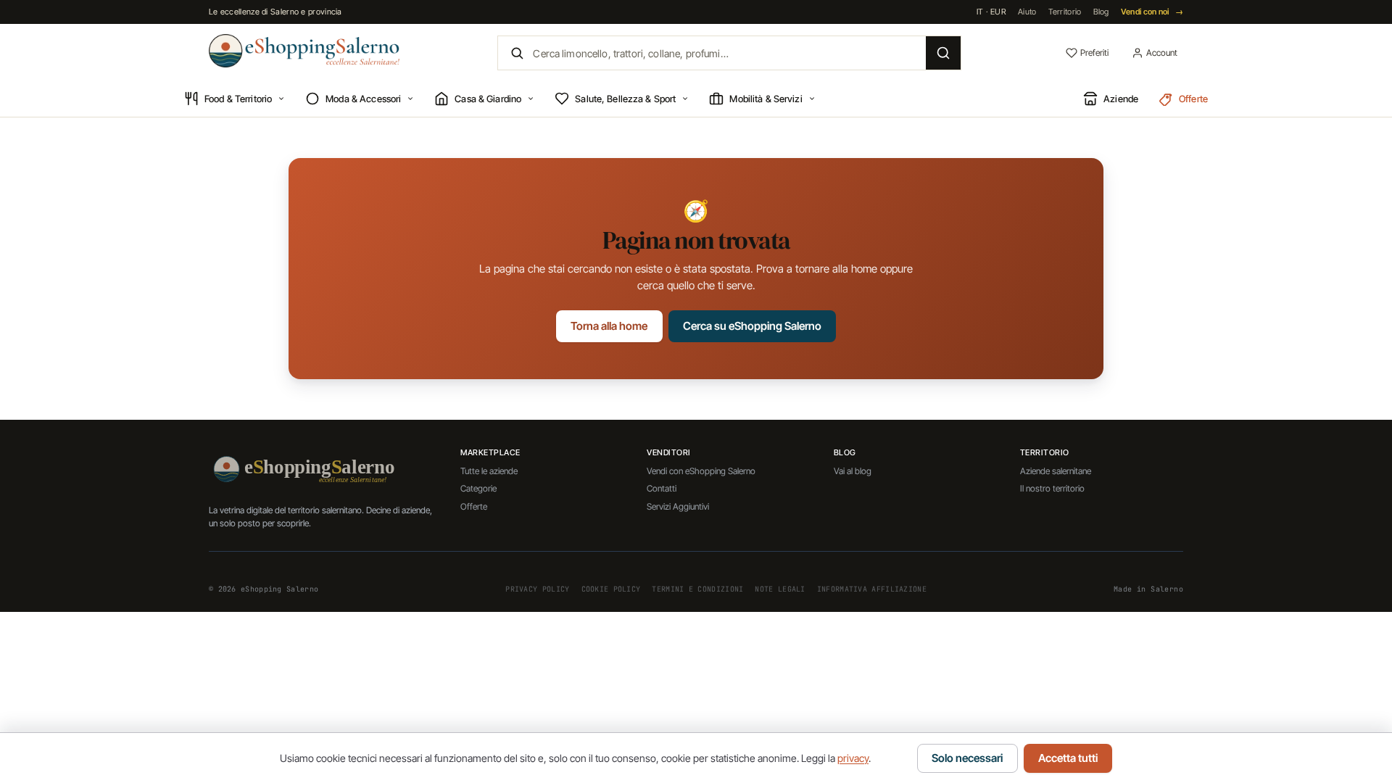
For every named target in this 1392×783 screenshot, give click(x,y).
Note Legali (780, 589)
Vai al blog (852, 470)
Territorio (1065, 12)
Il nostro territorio (1052, 488)
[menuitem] (234, 99)
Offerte (473, 506)
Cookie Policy (611, 589)
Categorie (478, 488)
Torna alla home (609, 326)
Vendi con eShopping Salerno (701, 470)
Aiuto (1027, 12)
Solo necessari (967, 758)
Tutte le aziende (489, 470)
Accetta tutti (1068, 758)
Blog (1101, 12)
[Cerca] (943, 53)
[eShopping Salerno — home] (304, 50)
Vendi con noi (1152, 12)
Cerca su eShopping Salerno (752, 326)
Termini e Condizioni (697, 589)
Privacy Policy (537, 589)
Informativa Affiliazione (872, 589)
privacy (853, 758)
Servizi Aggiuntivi (678, 506)
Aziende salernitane (1055, 470)
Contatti (661, 488)
